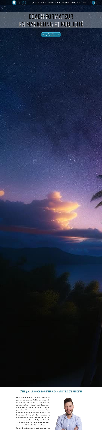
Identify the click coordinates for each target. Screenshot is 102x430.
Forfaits (57, 2)
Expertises (51, 2)
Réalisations (65, 2)
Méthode (43, 2)
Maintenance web (76, 2)
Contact (85, 2)
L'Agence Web (35, 2)
